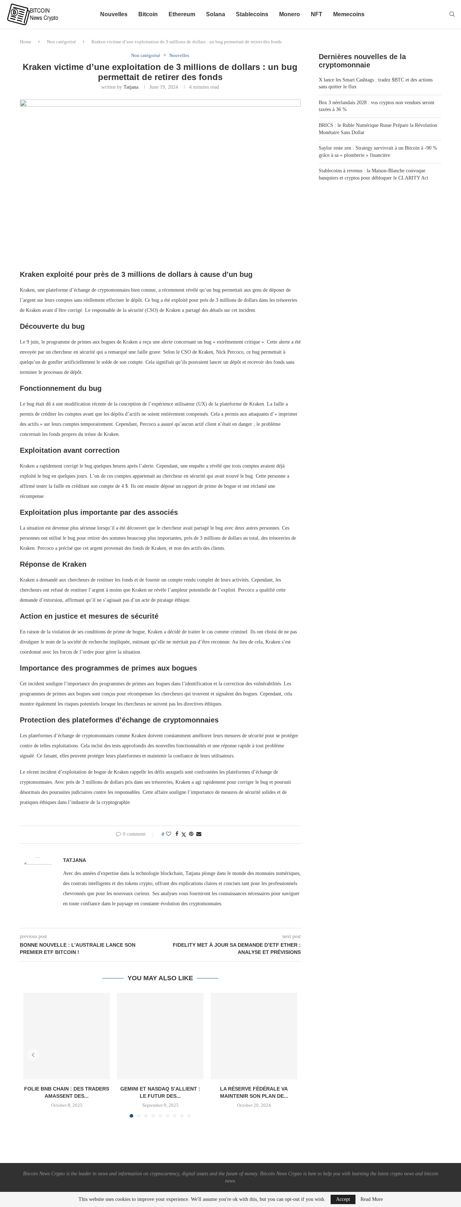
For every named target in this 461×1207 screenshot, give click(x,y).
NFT (316, 14)
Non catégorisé (61, 41)
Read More (372, 1199)
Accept (343, 1199)
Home (25, 41)
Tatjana (131, 87)
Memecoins (348, 14)
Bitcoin (148, 14)
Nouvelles (113, 14)
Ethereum (182, 14)
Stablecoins (252, 14)
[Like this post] (168, 834)
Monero (289, 14)
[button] (33, 1055)
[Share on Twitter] (183, 834)
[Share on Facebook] (176, 834)
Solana (215, 14)
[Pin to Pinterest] (191, 834)
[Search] (452, 14)
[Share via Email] (198, 834)
